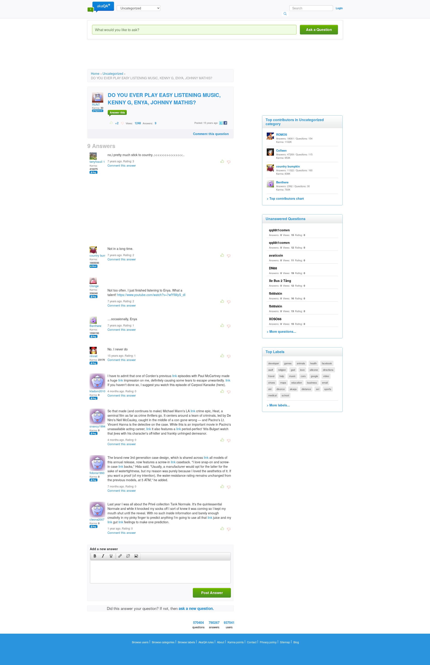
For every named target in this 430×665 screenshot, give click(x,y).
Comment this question (211, 133)
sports (327, 389)
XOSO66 (275, 319)
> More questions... (281, 331)
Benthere (95, 326)
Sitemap (285, 642)
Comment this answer (122, 165)
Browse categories (163, 642)
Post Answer (212, 592)
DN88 (273, 268)
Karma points (236, 642)
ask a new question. (196, 608)
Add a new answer (104, 549)
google (314, 376)
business (312, 382)
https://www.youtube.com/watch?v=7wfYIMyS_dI (151, 294)
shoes (271, 382)
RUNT (96, 104)
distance (306, 389)
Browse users (140, 642)
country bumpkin (100, 255)
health (313, 363)
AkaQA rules (206, 642)
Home (95, 73)
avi (317, 389)
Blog (296, 642)
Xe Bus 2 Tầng (280, 280)
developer (273, 363)
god (293, 369)
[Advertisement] (168, 58)
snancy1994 (97, 426)
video (326, 376)
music (292, 376)
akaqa (293, 389)
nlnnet (93, 356)
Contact (251, 642)
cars (303, 376)
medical (272, 395)
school (285, 395)
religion (282, 369)
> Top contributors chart (285, 198)
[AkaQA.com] (101, 6)
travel (271, 376)
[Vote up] (111, 123)
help (282, 376)
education (296, 382)
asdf (270, 369)
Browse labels (186, 642)
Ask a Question (319, 29)
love (302, 369)
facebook (327, 363)
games (288, 363)
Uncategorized (113, 73)
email (325, 382)
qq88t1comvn (279, 230)
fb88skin (275, 293)
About (220, 642)
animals (301, 363)
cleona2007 (97, 519)
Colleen (281, 150)
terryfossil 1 (97, 161)
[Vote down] (122, 123)
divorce (281, 389)
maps (283, 382)
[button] (95, 556)
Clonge (94, 286)
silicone (314, 369)
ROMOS (281, 134)
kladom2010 (97, 391)
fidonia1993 (97, 473)
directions (328, 369)
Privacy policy (268, 642)
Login (339, 8)
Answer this (117, 112)
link (174, 375)
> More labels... (278, 405)
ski (269, 389)
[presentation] (95, 556)
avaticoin (276, 255)
